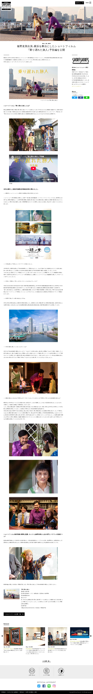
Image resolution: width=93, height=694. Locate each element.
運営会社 (22, 692)
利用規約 (3, 692)
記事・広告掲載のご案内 (31, 692)
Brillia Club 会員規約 (12, 692)
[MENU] (90, 3)
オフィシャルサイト (76, 86)
